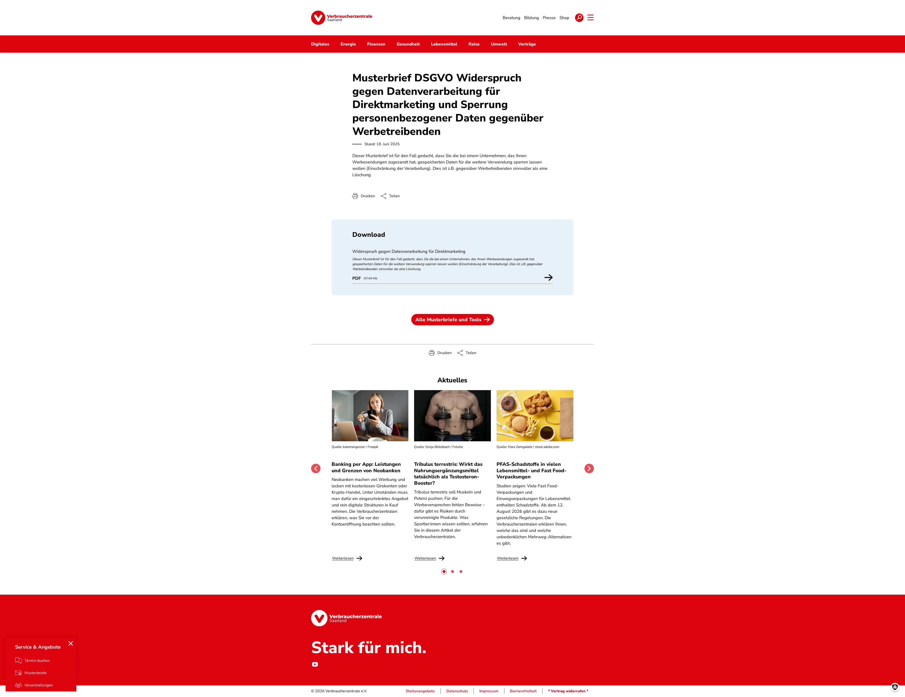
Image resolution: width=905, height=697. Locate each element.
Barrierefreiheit (523, 691)
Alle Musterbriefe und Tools (448, 319)
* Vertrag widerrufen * (568, 691)
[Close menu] (71, 643)
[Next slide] (589, 468)
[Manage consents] (895, 687)
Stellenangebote (420, 691)
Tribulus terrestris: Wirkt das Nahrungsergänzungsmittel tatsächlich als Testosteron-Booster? (448, 473)
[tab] (444, 571)
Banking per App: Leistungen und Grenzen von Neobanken (366, 467)
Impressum (488, 691)
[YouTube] (315, 664)
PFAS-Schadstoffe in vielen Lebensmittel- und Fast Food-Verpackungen (531, 470)
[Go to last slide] (316, 468)
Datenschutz (457, 691)
